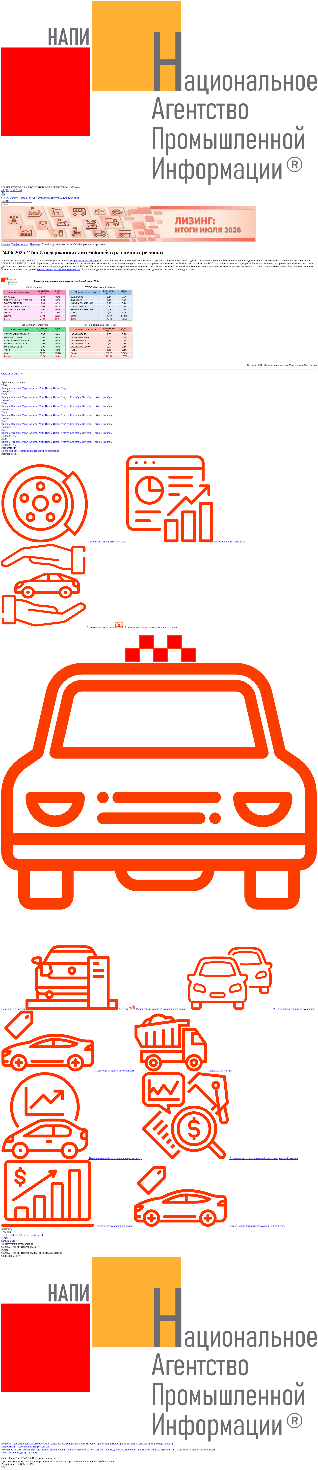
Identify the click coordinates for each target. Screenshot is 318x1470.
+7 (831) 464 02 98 (32, 1234)
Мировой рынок (95, 1443)
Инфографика (43, 197)
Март (25, 388)
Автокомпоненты (22, 1443)
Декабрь (107, 397)
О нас (4, 197)
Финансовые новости (160, 1443)
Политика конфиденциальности (19, 1452)
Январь (5, 388)
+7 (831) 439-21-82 (11, 190)
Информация (8, 1446)
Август (65, 388)
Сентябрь (75, 397)
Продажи (35, 244)
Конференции (71, 197)
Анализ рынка (9, 1449)
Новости (13, 197)
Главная (5, 244)
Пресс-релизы (26, 197)
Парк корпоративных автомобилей (155, 1449)
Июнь (48, 388)
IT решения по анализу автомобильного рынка (76, 1449)
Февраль (16, 388)
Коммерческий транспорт (46, 1443)
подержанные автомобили (84, 260)
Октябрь (86, 397)
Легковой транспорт (73, 1443)
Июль (56, 388)
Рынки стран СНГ (137, 1443)
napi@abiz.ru (8, 1240)
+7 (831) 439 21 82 (11, 1234)
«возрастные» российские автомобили (58, 269)
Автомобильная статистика (33, 1449)
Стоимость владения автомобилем (195, 1449)
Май (41, 388)
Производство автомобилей (119, 1449)
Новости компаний (116, 1443)
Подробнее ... (8, 391)
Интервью (57, 197)
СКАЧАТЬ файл (10, 373)
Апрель (33, 388)
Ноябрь (97, 397)
